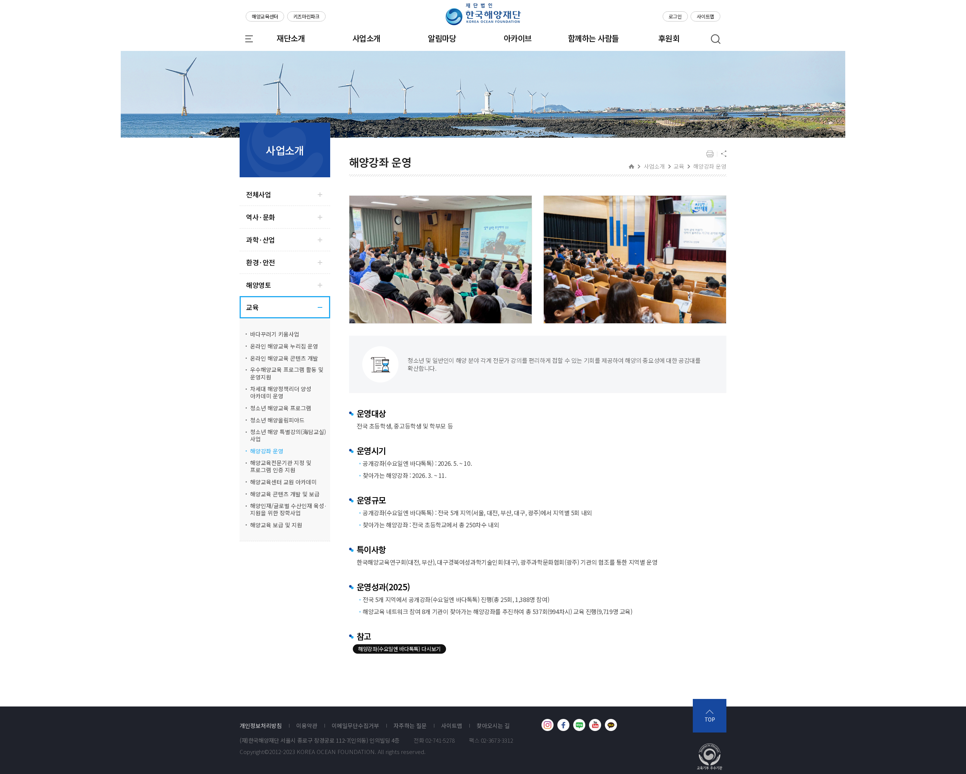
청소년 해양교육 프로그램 (280, 408)
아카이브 (518, 38)
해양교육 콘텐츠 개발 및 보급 (285, 494)
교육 (252, 307)
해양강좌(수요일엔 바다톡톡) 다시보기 (399, 649)
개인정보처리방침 (261, 725)
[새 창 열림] (547, 725)
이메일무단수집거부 (355, 725)
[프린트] (710, 154)
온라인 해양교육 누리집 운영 (284, 346)
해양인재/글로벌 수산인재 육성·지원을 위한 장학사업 (288, 509)
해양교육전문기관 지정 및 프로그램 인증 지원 (280, 466)
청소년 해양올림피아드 (277, 420)
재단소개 (291, 38)
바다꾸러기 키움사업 (274, 334)
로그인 (675, 16)
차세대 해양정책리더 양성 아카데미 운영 (280, 392)
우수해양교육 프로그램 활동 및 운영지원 (286, 373)
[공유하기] (723, 154)
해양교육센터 (265, 16)
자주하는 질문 (410, 725)
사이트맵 (705, 16)
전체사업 (258, 194)
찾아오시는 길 (493, 725)
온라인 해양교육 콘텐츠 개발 (284, 358)
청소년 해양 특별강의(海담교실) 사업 (288, 435)
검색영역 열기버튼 (716, 39)
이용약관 (306, 725)
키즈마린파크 (306, 16)
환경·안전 (260, 262)
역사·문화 (260, 217)
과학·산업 (260, 239)
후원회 (668, 38)
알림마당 (442, 38)
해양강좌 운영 (266, 451)
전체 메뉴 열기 (249, 39)
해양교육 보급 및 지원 (276, 525)
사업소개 (366, 38)
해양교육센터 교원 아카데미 (283, 482)
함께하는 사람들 (593, 38)
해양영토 (258, 285)
